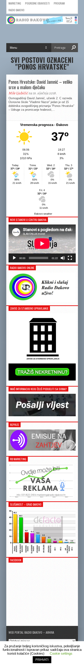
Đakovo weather (43, 213)
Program (59, 3)
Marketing (15, 3)
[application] (42, 243)
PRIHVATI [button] (42, 659)
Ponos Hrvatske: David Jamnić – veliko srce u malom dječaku (40, 84)
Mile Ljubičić (18, 93)
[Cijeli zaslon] (70, 258)
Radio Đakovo (16, 10)
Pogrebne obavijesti (37, 3)
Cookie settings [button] (61, 653)
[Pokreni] (14, 258)
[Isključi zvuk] (62, 258)
